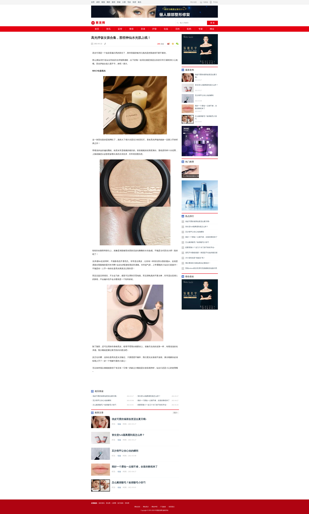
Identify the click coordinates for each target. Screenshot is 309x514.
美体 (143, 29)
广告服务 (163, 507)
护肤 (154, 29)
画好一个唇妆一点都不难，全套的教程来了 (153, 400)
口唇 (124, 2)
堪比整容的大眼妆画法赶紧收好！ (198, 263)
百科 (177, 29)
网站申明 (154, 507)
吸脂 (103, 2)
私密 (134, 2)
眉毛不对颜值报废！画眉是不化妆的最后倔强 (201, 253)
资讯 (108, 29)
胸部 (108, 2)
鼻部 (98, 2)
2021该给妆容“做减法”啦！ (195, 258)
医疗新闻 (120, 503)
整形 (131, 29)
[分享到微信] (177, 44)
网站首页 (137, 507)
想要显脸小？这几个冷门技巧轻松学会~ (152, 405)
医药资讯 (102, 503)
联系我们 (172, 507)
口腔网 (114, 503)
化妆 (166, 29)
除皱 (118, 2)
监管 (120, 29)
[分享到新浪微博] (168, 44)
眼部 (113, 2)
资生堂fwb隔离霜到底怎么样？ (148, 396)
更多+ (175, 413)
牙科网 (127, 503)
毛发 (129, 2)
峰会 (212, 29)
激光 (139, 2)
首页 (93, 2)
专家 (200, 29)
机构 (189, 29)
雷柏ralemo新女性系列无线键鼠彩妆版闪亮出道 (201, 269)
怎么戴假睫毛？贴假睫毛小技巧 (104, 405)
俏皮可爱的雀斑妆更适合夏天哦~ (105, 396)
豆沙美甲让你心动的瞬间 (102, 400)
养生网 (108, 503)
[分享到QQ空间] (172, 44)
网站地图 (193, 2)
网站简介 (146, 507)
